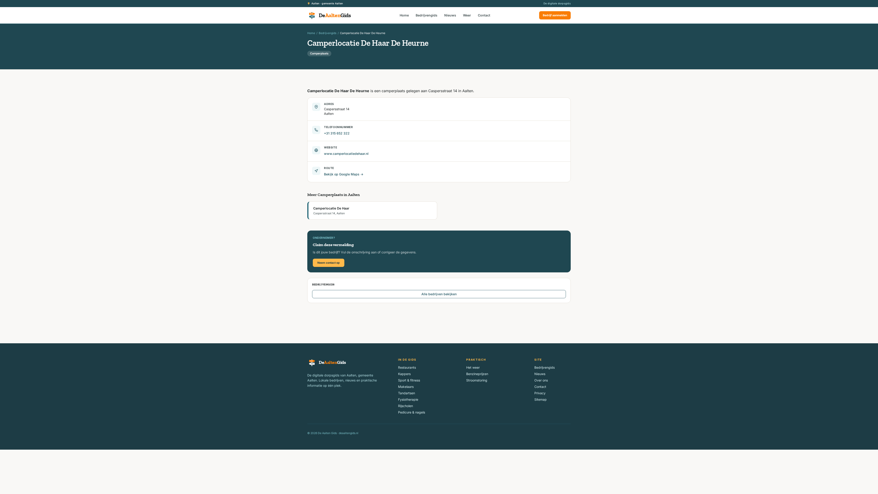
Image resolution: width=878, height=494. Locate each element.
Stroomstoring (476, 380)
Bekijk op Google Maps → (343, 174)
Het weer (473, 367)
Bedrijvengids (426, 15)
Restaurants (407, 367)
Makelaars (406, 387)
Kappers (404, 374)
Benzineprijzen (477, 374)
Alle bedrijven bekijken (439, 294)
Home (404, 15)
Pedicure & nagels (411, 412)
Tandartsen (406, 393)
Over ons (541, 380)
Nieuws (450, 15)
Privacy (540, 393)
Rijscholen (405, 406)
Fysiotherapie (408, 399)
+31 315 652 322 (337, 133)
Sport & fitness (409, 380)
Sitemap (540, 399)
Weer (467, 15)
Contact (484, 15)
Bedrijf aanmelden (555, 15)
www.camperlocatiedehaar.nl (346, 154)
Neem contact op (328, 262)
